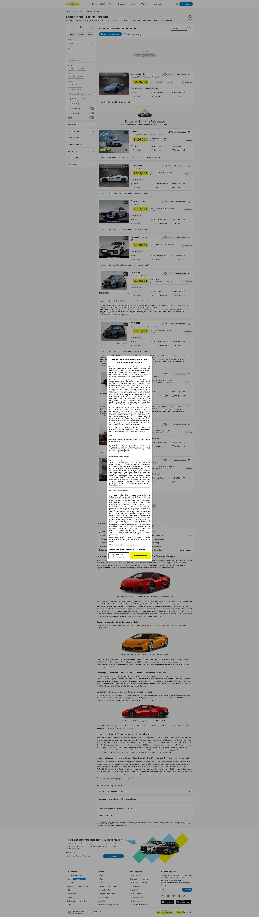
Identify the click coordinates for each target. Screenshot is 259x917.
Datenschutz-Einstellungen (118, 555)
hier (143, 404)
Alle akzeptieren (140, 556)
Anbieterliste (140, 550)
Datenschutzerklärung (116, 550)
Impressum (130, 550)
